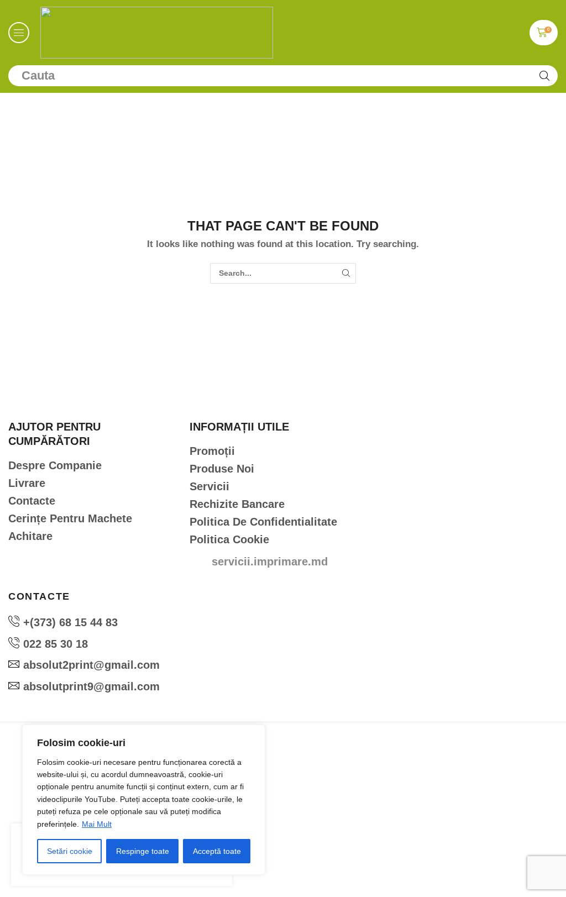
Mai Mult (97, 824)
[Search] (544, 75)
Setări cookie (69, 851)
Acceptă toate (217, 851)
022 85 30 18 (55, 644)
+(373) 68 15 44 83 (70, 622)
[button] (18, 32)
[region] (143, 800)
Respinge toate (142, 851)
